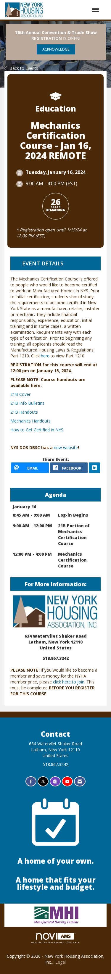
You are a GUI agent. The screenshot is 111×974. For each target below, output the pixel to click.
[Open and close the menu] (74, 10)
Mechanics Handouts (30, 421)
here (45, 356)
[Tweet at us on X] (43, 781)
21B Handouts (24, 412)
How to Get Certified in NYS (36, 430)
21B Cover (20, 394)
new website (66, 447)
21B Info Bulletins (27, 403)
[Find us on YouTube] (67, 781)
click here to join (68, 682)
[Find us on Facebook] (30, 781)
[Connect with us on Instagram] (55, 781)
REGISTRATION (46, 38)
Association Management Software (55, 942)
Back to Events (23, 68)
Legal (60, 962)
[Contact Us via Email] (80, 781)
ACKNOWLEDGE (56, 49)
